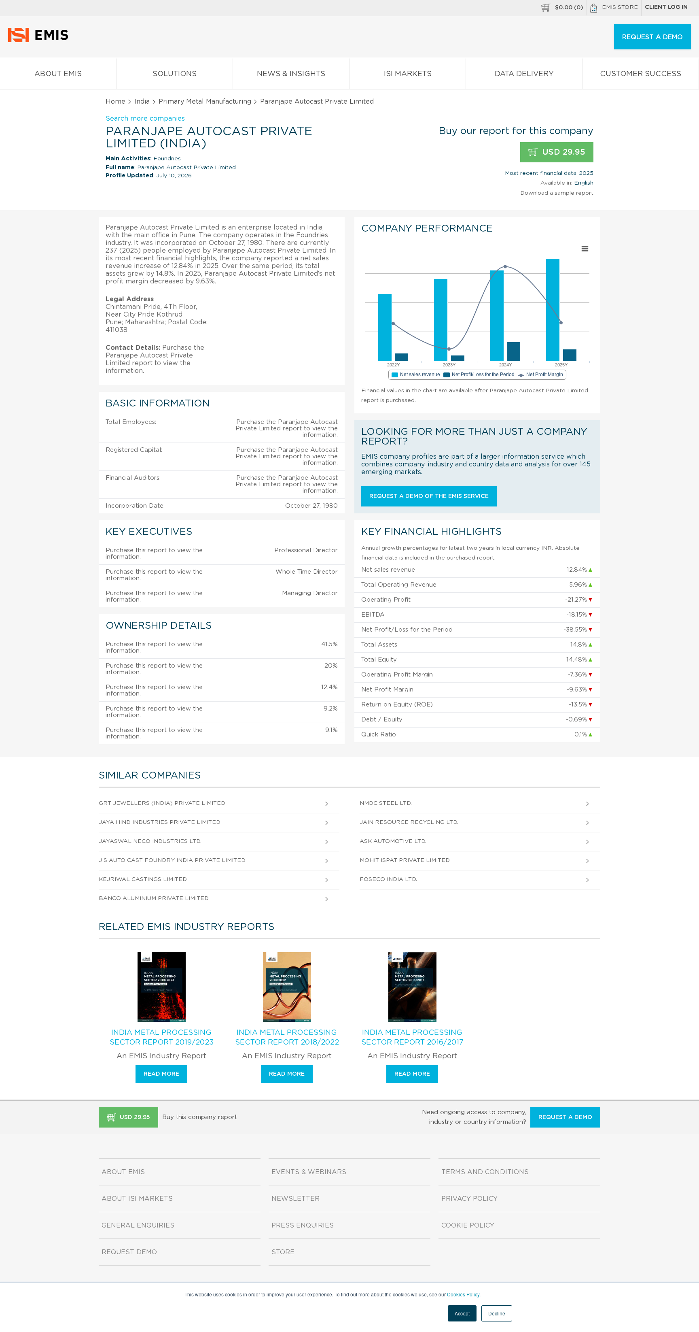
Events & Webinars (308, 1172)
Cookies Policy (463, 1294)
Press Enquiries (302, 1225)
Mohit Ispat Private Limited (405, 860)
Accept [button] (462, 1313)
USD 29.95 (562, 152)
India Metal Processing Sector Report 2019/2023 (162, 1037)
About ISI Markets (137, 1199)
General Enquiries (138, 1225)
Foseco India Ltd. (388, 879)
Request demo (129, 1252)
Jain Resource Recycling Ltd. (409, 822)
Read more (161, 1074)
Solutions (175, 74)
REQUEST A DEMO (652, 37)
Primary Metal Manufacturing (205, 101)
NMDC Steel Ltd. (386, 803)
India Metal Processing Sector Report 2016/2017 (412, 1037)
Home (115, 101)
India (142, 101)
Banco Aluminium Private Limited (154, 898)
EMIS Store (620, 7)
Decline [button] (496, 1313)
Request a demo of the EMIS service (429, 496)
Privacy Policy (469, 1199)
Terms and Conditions (485, 1172)
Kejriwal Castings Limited (143, 879)
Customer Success (640, 74)
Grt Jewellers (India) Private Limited (162, 803)
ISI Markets (408, 74)
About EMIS (58, 74)
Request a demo (565, 1117)
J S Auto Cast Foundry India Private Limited (172, 860)
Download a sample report (556, 193)
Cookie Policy (467, 1225)
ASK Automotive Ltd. (393, 841)
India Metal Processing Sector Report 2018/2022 (287, 1037)
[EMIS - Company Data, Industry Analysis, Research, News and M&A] (40, 40)
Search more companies (145, 118)
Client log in (666, 7)
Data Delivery (524, 74)
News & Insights (291, 74)
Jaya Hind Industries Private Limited (159, 822)
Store (282, 1252)
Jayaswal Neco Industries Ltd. (150, 841)
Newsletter (295, 1199)
